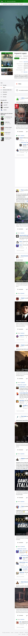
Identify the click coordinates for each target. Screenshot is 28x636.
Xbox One (17, 58)
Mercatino (21, 632)
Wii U (20, 634)
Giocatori (4, 96)
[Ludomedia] (2, 1)
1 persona (22, 135)
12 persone (23, 382)
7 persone (22, 333)
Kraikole (23, 458)
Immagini (4, 85)
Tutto (2, 82)
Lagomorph (21, 572)
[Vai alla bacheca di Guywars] (17, 299)
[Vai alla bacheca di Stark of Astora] (17, 582)
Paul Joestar (24, 416)
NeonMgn (25, 405)
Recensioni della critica (7, 89)
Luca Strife (25, 569)
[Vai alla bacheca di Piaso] (17, 190)
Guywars (23, 298)
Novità (12, 632)
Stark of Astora (24, 581)
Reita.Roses (21, 400)
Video (4, 87)
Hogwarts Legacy (20, 53)
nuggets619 (21, 335)
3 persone (22, 293)
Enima (20, 149)
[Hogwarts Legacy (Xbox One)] (7, 59)
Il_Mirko (23, 98)
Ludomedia (7, 632)
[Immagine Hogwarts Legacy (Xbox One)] (4, 70)
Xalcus (20, 244)
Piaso (22, 190)
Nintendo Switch (18, 56)
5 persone (22, 619)
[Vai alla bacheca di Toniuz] (17, 507)
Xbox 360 (23, 634)
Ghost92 (21, 137)
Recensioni (5, 92)
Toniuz (22, 506)
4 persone (22, 453)
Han (20, 621)
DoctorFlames (22, 386)
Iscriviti (25, 4)
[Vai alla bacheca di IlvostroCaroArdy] (17, 256)
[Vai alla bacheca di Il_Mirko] (17, 99)
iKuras (20, 241)
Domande (5, 94)
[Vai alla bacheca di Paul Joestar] (17, 417)
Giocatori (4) (4, 100)
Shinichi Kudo (22, 562)
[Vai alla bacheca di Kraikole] (17, 459)
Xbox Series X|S (24, 58)
